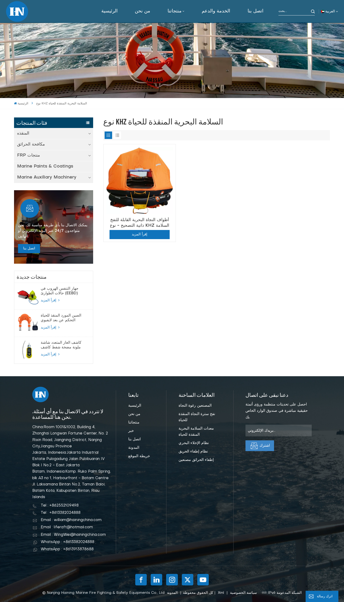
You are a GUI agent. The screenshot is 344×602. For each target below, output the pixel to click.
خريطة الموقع (139, 456)
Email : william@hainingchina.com (71, 520)
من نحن (142, 11)
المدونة (133, 448)
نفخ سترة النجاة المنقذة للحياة (197, 417)
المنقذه (23, 133)
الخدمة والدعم (216, 11)
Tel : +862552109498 (60, 505)
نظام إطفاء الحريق (193, 451)
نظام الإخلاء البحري (194, 443)
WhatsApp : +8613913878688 (67, 549)
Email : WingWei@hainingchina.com (73, 535)
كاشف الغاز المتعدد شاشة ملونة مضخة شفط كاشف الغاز (61, 345)
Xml (221, 593)
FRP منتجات (28, 155)
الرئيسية (109, 11)
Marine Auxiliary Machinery (47, 177)
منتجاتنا (175, 11)
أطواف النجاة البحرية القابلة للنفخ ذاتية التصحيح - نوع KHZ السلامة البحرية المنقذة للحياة (139, 223)
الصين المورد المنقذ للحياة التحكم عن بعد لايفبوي (61, 318)
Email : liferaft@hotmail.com (67, 527)
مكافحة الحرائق (31, 144)
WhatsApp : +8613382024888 (67, 542)
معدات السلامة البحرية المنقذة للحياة (196, 432)
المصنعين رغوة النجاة (195, 406)
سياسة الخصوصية (243, 593)
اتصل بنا (255, 11)
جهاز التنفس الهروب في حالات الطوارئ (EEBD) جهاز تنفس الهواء (59, 291)
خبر (131, 431)
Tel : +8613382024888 (61, 513)
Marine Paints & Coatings (45, 166)
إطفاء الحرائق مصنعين (196, 460)
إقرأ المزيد (49, 300)
